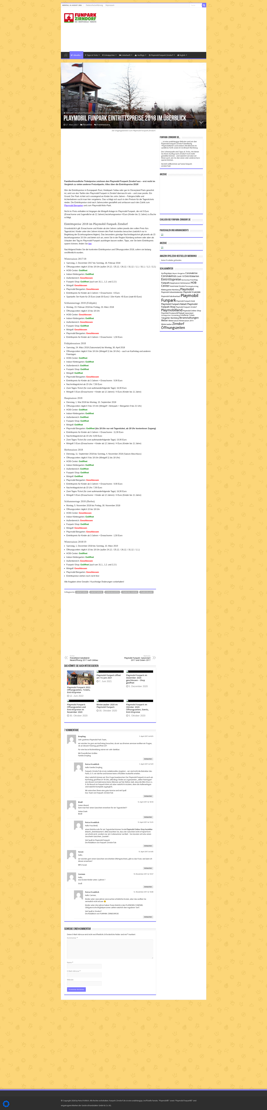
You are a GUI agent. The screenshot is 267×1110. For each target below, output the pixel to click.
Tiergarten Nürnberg (170, 318)
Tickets (191, 315)
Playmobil (187, 289)
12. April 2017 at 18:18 (145, 802)
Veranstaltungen (189, 317)
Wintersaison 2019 (186, 321)
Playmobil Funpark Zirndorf (162, 55)
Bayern (175, 273)
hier (90, 243)
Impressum (110, 5)
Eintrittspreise (96, 592)
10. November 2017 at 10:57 (143, 874)
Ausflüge (140, 55)
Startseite (66, 55)
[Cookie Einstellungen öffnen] (6, 1107)
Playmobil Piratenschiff (170, 313)
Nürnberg (176, 290)
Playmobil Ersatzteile (191, 292)
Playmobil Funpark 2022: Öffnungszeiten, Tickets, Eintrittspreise (79, 690)
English (182, 55)
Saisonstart (189, 313)
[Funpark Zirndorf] (80, 17)
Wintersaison (173, 321)
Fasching (194, 280)
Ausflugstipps (166, 273)
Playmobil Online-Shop (192, 311)
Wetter (164, 320)
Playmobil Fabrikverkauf (170, 296)
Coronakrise (191, 273)
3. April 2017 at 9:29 (146, 764)
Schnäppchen (109, 55)
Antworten (148, 759)
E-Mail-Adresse (74, 971)
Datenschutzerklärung (94, 5)
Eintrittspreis (82, 592)
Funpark (165, 282)
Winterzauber (166, 324)
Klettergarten (166, 290)
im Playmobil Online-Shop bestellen (138, 829)
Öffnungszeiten (112, 592)
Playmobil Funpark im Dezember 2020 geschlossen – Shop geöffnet (136, 679)
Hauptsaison (175, 283)
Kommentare (103, 124)
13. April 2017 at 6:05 (146, 852)
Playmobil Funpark (130, 592)
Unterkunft (126, 55)
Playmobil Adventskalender (172, 292)
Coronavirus (168, 276)
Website (70, 980)
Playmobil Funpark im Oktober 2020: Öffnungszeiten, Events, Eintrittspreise (137, 708)
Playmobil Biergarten (73, 205)
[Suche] (204, 5)
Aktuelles (77, 55)
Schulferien (184, 315)
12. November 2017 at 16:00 (143, 892)
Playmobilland (147, 592)
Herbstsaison (185, 283)
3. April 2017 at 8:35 (146, 736)
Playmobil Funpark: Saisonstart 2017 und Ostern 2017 (137, 658)
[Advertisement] (153, 29)
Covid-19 (180, 276)
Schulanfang (175, 315)
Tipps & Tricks (92, 55)
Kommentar (72, 938)
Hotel (172, 286)
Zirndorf (178, 324)
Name (70, 962)
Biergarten (181, 273)
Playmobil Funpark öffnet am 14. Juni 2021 (109, 676)
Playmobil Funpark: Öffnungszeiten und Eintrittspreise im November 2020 (76, 708)
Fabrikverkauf (185, 280)
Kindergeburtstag (192, 286)
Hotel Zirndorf (180, 286)
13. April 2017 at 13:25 (145, 822)
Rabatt (181, 313)
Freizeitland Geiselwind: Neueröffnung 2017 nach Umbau (84, 658)
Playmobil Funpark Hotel (185, 301)
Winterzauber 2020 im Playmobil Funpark (107, 705)
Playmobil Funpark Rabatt (174, 304)
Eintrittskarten (192, 276)
